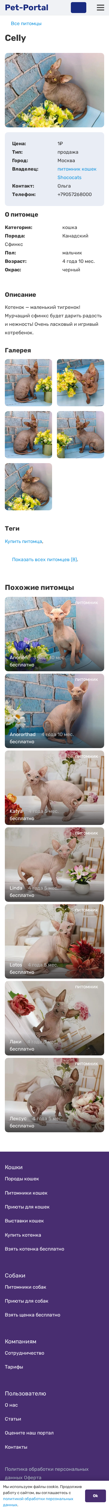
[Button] (78, 7)
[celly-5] (80, 382)
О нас (11, 1405)
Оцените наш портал (29, 1433)
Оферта (32, 1477)
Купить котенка (23, 1235)
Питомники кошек (26, 1193)
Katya (16, 811)
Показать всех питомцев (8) (44, 559)
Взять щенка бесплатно (32, 1315)
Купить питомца (23, 541)
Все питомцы (26, 23)
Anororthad (23, 734)
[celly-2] (28, 434)
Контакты (16, 1447)
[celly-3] (80, 434)
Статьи (13, 1419)
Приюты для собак (26, 1301)
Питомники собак (25, 1287)
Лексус (18, 1118)
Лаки (15, 1042)
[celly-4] (28, 382)
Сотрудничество (24, 1353)
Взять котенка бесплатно (34, 1249)
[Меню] (100, 7)
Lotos (16, 965)
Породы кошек (22, 1179)
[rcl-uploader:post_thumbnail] (28, 486)
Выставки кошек (24, 1221)
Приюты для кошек (27, 1207)
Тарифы (14, 1367)
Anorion (19, 657)
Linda (16, 888)
